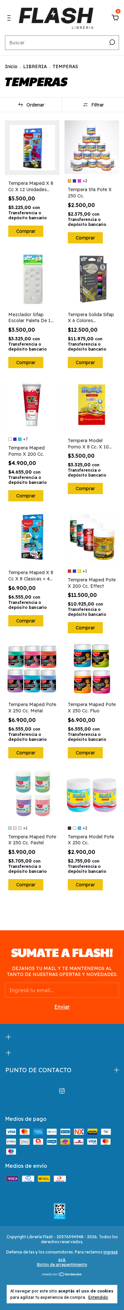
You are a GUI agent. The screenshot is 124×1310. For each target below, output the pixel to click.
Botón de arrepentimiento (62, 1264)
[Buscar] (111, 42)
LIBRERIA (35, 66)
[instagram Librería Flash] (62, 1091)
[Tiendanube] (62, 1274)
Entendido (98, 1297)
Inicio (11, 66)
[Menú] (10, 18)
